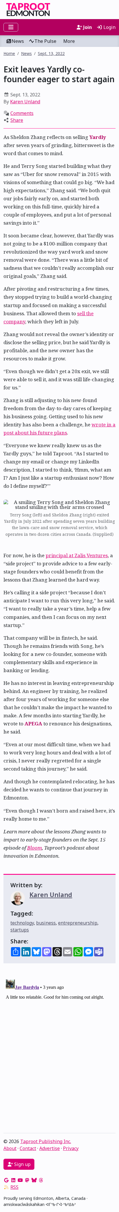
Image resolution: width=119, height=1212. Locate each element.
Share (16, 120)
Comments (22, 113)
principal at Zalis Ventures (77, 555)
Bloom (34, 847)
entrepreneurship (77, 923)
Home (9, 53)
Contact (28, 1148)
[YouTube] (20, 1180)
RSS (14, 1187)
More (69, 41)
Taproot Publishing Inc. (45, 1141)
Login (109, 27)
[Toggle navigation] (10, 27)
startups (19, 930)
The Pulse (45, 41)
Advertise (49, 1148)
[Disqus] (59, 1049)
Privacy (71, 1148)
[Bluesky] (34, 1180)
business (46, 923)
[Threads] (41, 1180)
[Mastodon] (27, 1180)
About (9, 1148)
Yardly (97, 137)
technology (22, 923)
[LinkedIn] (13, 1180)
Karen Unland (25, 101)
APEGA (33, 723)
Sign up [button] (22, 1164)
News (18, 41)
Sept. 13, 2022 (51, 53)
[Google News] (6, 1180)
